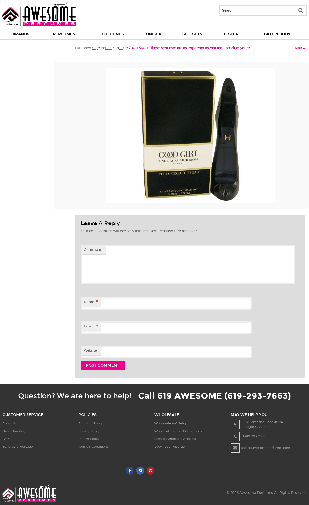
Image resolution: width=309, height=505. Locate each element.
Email (91, 326)
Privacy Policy (88, 431)
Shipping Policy (90, 423)
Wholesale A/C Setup (170, 423)
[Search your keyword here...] (301, 10)
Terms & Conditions (93, 446)
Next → (300, 48)
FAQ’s (6, 439)
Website (90, 350)
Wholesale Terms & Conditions (178, 431)
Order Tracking (13, 431)
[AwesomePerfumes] (39, 24)
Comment (93, 249)
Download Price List (169, 446)
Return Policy (88, 439)
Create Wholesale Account (175, 439)
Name (91, 302)
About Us (9, 423)
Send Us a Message (17, 446)
